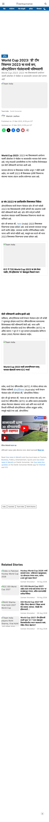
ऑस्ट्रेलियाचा (19, 389)
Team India (20, 506)
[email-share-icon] (23, 131)
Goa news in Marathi (14, 457)
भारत (19, 223)
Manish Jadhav (13, 116)
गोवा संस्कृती (21, 9)
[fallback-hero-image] (10, 574)
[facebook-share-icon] (13, 131)
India (4, 506)
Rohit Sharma (31, 506)
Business (4, 460)
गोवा (4, 9)
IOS (6, 467)
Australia (11, 506)
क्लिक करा (41, 450)
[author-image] (3, 116)
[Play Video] (24, 428)
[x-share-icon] (8, 131)
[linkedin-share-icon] (18, 131)
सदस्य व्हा (13, 445)
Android (42, 465)
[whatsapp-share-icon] (4, 131)
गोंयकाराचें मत (40, 9)
